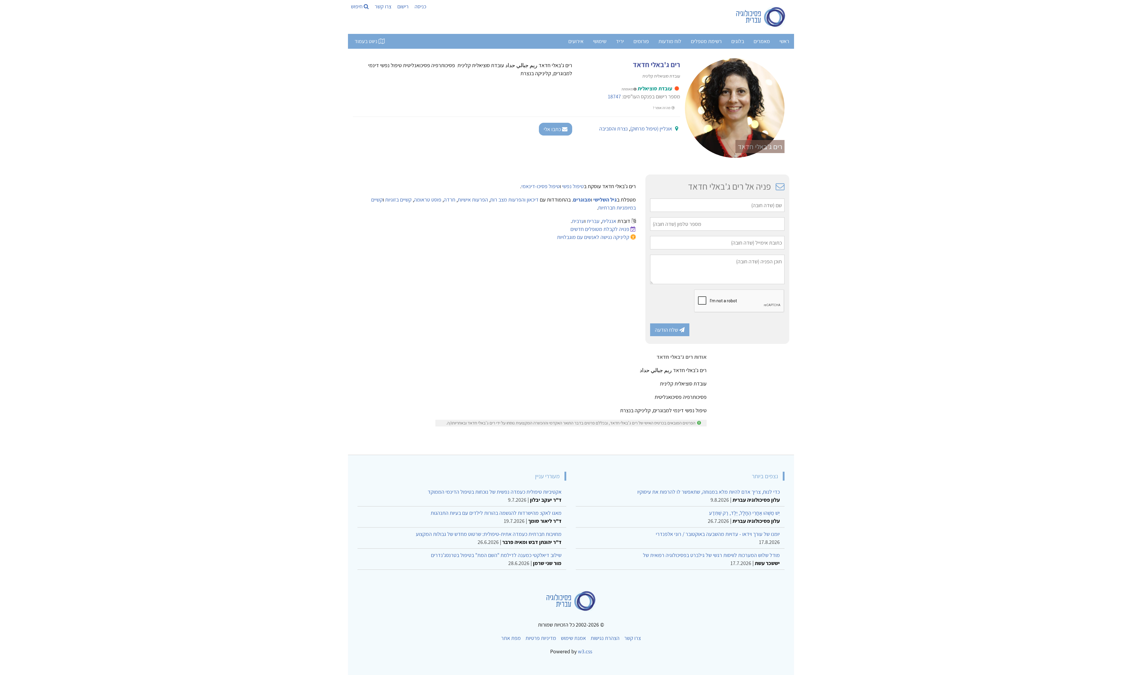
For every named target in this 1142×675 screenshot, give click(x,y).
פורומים (641, 41)
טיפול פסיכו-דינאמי (540, 186)
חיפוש (357, 6)
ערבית (578, 221)
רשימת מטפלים (706, 41)
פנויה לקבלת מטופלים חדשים (599, 229)
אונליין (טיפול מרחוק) (651, 128)
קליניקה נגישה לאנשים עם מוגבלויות (593, 237)
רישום (403, 6)
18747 (614, 96)
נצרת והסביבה (613, 128)
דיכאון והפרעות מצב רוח (514, 199)
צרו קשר (383, 6)
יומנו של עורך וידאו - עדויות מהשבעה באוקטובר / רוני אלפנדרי (718, 534)
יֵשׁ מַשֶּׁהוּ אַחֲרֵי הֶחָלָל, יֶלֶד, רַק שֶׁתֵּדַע (744, 512)
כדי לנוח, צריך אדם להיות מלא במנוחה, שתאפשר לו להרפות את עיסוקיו (708, 491)
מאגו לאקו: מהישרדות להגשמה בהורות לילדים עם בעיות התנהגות (496, 512)
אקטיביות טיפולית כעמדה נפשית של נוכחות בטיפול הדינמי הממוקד (494, 491)
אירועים (575, 41)
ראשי (784, 41)
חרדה (449, 199)
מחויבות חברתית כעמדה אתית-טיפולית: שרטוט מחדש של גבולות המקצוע (488, 534)
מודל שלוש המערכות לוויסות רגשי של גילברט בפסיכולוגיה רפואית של (711, 555)
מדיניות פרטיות (540, 638)
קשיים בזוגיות (398, 199)
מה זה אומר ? (662, 108)
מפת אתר (511, 638)
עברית (593, 221)
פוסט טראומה (427, 199)
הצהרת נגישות (605, 638)
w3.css (585, 651)
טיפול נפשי (573, 186)
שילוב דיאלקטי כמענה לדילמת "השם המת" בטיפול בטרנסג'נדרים (496, 555)
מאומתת (627, 89)
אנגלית (609, 221)
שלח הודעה (667, 329)
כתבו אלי (553, 129)
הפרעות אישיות (473, 199)
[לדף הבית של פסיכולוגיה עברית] (761, 17)
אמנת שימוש (573, 638)
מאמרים (762, 41)
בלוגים (737, 41)
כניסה (420, 6)
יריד (620, 41)
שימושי (599, 41)
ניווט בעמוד (366, 41)
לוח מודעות (669, 41)
